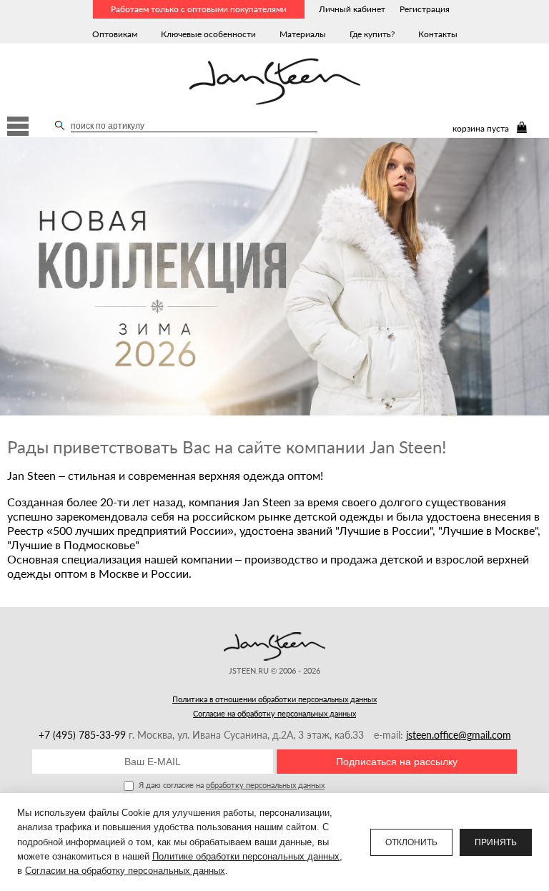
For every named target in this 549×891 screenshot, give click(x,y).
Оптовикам (114, 34)
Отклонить (411, 842)
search (59, 125)
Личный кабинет (352, 9)
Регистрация (425, 9)
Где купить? (372, 34)
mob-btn (18, 126)
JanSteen (275, 81)
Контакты (438, 34)
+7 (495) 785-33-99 (84, 735)
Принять (496, 842)
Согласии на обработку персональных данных (125, 870)
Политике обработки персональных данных (246, 856)
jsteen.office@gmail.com (458, 735)
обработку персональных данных (265, 784)
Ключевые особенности (208, 34)
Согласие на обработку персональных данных (274, 713)
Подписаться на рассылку (397, 761)
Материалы (303, 34)
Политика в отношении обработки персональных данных (274, 699)
